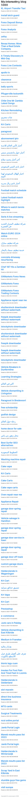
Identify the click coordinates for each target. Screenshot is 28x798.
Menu (23, 2)
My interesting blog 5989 (9, 2)
